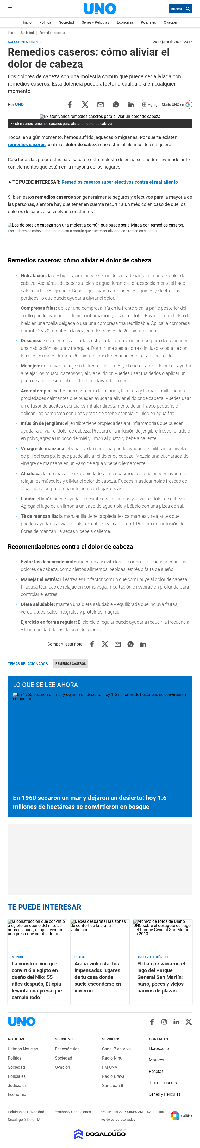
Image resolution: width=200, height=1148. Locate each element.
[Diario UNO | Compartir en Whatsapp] (116, 104)
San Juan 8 (112, 1085)
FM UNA (109, 1067)
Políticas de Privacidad (26, 1112)
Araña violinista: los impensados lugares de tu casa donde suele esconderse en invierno (97, 977)
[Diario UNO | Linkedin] (176, 1022)
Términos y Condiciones (72, 1112)
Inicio (27, 22)
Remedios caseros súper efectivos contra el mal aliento (119, 182)
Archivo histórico (152, 957)
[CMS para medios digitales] (100, 1134)
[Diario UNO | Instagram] (164, 1022)
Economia (125, 22)
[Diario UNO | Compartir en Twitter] (85, 104)
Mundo (17, 957)
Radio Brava (113, 1076)
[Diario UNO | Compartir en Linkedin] (131, 104)
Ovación (170, 22)
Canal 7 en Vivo (116, 1049)
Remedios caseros (70, 664)
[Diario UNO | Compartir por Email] (100, 104)
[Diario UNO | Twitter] (188, 1022)
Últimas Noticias (23, 1049)
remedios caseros (27, 144)
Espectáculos (67, 1049)
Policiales (148, 22)
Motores (156, 1059)
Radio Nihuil (113, 1058)
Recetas (156, 1071)
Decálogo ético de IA (24, 1120)
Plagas (80, 957)
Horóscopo (159, 1048)
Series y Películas (95, 22)
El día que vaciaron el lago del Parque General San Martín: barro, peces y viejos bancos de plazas (161, 977)
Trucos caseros (163, 1082)
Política (45, 22)
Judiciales (17, 1085)
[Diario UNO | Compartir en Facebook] (70, 104)
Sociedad (66, 22)
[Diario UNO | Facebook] (151, 1022)
